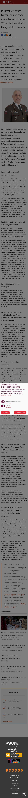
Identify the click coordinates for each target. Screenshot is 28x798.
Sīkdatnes (14, 780)
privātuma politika (6, 395)
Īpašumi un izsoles (14, 788)
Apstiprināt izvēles (20, 412)
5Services (8, 407)
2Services (8, 403)
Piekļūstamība (14, 783)
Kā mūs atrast (14, 791)
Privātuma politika (14, 775)
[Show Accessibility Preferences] (24, 794)
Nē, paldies (5, 412)
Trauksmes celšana (15, 778)
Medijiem (14, 785)
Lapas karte (15, 793)
